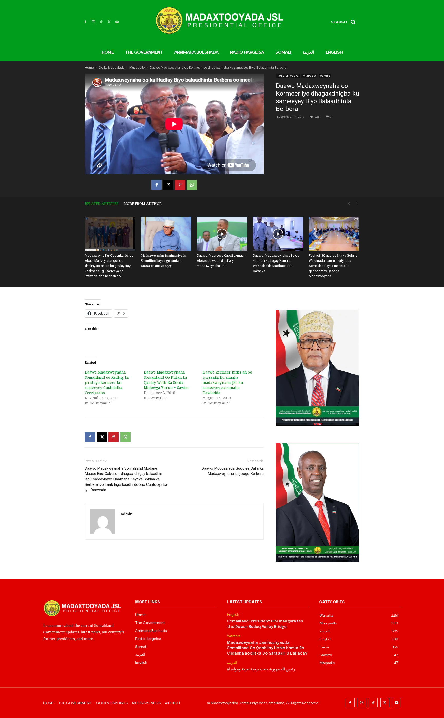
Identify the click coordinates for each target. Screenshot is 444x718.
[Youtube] (117, 22)
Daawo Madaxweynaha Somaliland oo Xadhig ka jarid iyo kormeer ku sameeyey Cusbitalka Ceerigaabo (107, 382)
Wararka (325, 76)
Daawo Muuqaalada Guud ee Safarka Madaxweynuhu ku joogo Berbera (233, 471)
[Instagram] (93, 22)
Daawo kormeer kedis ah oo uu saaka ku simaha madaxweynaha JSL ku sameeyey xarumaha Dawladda (227, 382)
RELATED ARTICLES (101, 203)
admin (126, 513)
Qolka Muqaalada (112, 67)
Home (89, 67)
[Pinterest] (180, 185)
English (233, 614)
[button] (345, 22)
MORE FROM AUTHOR (143, 203)
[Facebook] (85, 22)
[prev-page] (348, 203)
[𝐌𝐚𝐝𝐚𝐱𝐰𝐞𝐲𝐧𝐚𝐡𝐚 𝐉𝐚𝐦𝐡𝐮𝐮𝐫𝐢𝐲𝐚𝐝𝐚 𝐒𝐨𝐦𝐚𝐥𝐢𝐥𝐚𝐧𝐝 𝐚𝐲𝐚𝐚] (166, 234)
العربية (232, 662)
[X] (109, 22)
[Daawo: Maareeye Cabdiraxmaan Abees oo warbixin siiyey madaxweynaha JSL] (222, 234)
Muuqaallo (137, 67)
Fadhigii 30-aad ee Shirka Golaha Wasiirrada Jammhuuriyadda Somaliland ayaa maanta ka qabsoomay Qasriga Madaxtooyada (333, 266)
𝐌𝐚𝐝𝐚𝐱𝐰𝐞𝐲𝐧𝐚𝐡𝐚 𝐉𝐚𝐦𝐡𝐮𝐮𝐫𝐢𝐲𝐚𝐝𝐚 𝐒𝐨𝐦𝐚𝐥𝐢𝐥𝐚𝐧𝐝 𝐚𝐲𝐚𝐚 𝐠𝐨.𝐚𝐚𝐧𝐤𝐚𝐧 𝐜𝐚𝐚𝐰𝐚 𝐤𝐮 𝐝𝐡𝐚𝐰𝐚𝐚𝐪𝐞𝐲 (163, 261)
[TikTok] (101, 22)
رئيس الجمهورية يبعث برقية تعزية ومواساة (261, 669)
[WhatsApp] (192, 185)
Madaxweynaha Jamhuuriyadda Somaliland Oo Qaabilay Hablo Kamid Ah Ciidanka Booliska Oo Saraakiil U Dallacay (267, 648)
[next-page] (356, 203)
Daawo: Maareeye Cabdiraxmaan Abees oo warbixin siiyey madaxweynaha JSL (221, 261)
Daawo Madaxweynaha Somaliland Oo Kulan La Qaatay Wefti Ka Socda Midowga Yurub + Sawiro (166, 380)
